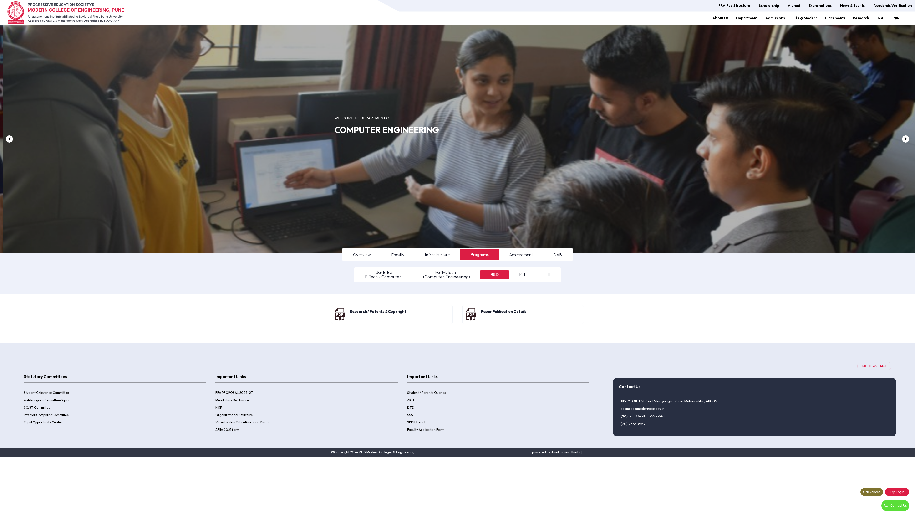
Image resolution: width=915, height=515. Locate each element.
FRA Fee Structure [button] (734, 5)
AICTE (412, 400)
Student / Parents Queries (426, 393)
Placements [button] (835, 18)
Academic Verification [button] (892, 5)
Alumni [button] (794, 5)
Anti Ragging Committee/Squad (47, 400)
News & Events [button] (852, 5)
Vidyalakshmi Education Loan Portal (242, 422)
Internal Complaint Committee (46, 415)
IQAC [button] (881, 18)
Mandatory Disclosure (232, 400)
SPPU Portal (416, 422)
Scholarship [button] (769, 5)
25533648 (657, 416)
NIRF (898, 18)
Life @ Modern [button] (805, 18)
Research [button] (861, 18)
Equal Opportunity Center (43, 422)
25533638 (637, 416)
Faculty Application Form (425, 429)
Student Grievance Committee (46, 393)
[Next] (905, 139)
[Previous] (9, 139)
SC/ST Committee (37, 407)
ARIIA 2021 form (227, 429)
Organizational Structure (234, 415)
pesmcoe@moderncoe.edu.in (642, 409)
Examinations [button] (820, 5)
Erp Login (897, 492)
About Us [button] (720, 18)
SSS (410, 415)
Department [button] (746, 18)
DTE (410, 407)
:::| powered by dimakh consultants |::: (556, 452)
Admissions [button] (775, 18)
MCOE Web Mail (874, 366)
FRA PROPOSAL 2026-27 (234, 393)
